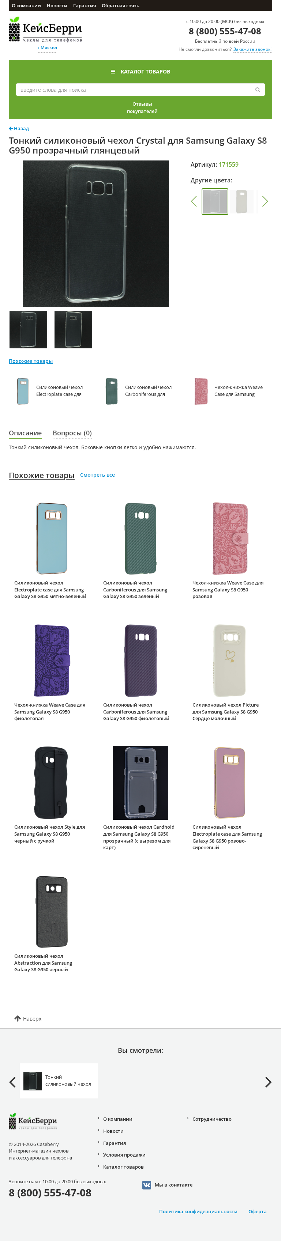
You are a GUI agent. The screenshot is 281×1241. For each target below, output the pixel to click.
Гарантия (84, 5)
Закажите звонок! (252, 49)
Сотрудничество (212, 1119)
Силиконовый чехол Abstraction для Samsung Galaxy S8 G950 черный (43, 963)
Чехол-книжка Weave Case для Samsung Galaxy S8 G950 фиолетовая (49, 711)
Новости (57, 5)
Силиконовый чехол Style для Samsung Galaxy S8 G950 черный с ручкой (49, 834)
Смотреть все (97, 474)
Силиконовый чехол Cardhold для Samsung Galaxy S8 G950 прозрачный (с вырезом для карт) (139, 837)
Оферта (257, 1211)
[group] (215, 201)
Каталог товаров (145, 71)
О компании (26, 5)
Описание (25, 432)
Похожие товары (42, 475)
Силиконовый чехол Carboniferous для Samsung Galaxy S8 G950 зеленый (135, 589)
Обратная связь (120, 5)
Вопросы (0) (72, 432)
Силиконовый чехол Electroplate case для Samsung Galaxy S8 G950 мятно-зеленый (50, 589)
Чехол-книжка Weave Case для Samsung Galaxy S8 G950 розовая (227, 589)
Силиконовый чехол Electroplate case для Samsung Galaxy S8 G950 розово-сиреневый (227, 837)
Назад (21, 128)
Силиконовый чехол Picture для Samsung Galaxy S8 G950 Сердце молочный (225, 711)
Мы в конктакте (173, 1184)
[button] (194, 201)
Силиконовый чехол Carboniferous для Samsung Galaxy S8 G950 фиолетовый (136, 711)
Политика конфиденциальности (198, 1211)
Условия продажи (124, 1154)
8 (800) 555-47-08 (225, 31)
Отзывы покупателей (142, 107)
